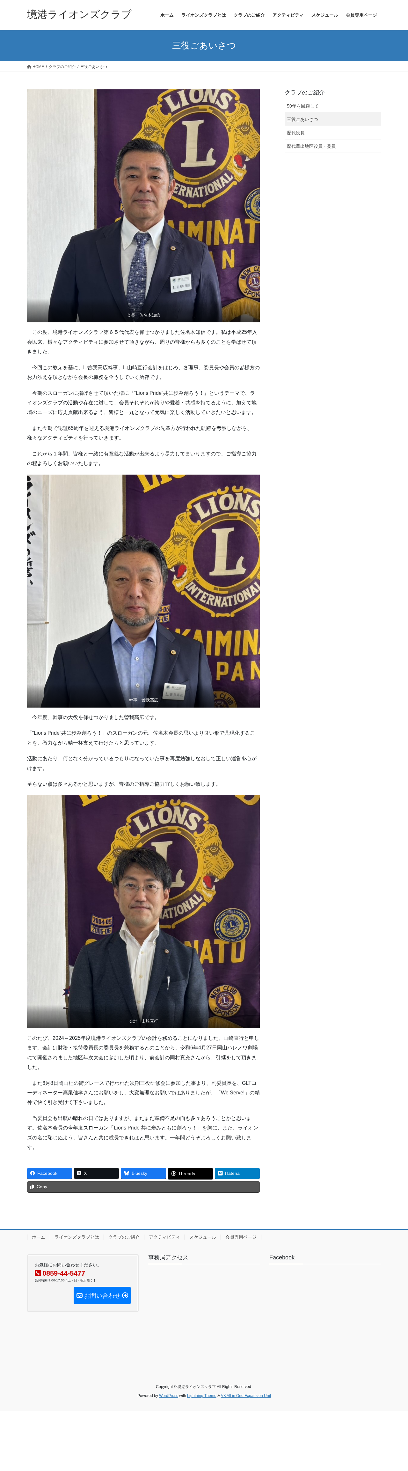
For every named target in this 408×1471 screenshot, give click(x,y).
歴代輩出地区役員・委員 (311, 146)
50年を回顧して (303, 106)
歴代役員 (296, 132)
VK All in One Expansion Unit (246, 1395)
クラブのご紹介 (305, 92)
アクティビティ (164, 1237)
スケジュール (202, 1237)
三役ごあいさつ (302, 119)
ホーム (38, 1237)
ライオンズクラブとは (77, 1237)
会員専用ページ (241, 1237)
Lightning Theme (201, 1395)
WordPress (168, 1395)
